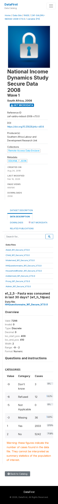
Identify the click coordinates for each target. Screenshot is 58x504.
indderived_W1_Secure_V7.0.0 (20, 276)
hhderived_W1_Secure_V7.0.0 (20, 260)
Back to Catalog (18, 473)
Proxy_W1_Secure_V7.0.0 (18, 281)
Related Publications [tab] (22, 228)
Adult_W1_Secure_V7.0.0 (18, 250)
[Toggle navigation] (51, 6)
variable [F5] (33, 19)
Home (8, 15)
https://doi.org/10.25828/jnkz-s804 (25, 126)
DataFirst (11, 4)
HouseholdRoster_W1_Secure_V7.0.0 (24, 270)
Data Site (17, 15)
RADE (26, 15)
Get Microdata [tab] (39, 222)
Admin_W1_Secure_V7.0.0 (18, 286)
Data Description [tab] (20, 216)
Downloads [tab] (16, 222)
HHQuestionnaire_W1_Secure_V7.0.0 (24, 265)
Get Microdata (23, 105)
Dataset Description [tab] (21, 210)
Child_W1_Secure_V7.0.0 (18, 255)
